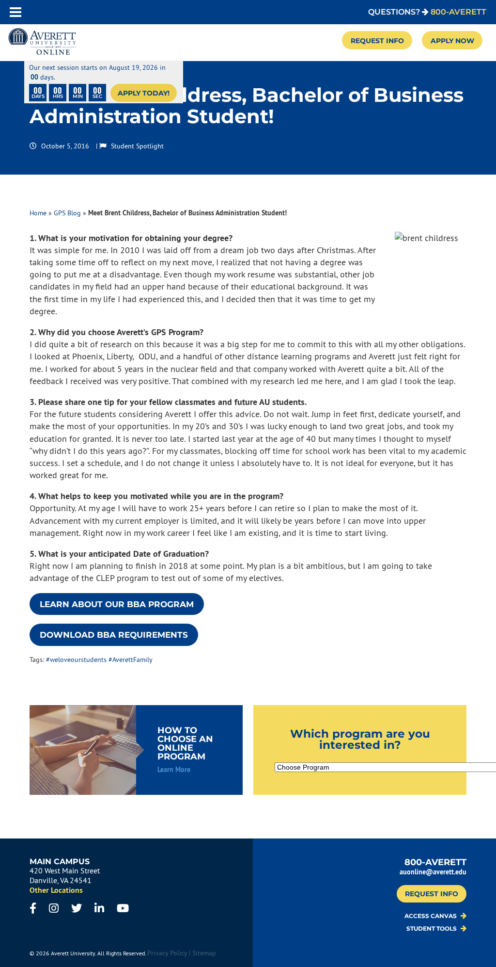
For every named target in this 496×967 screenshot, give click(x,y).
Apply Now (452, 40)
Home (38, 213)
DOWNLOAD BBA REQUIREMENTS (114, 635)
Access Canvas (431, 916)
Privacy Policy (167, 953)
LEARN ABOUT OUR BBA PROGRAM (117, 604)
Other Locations (56, 890)
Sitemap (204, 953)
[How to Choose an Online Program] (136, 750)
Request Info (377, 40)
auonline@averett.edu (433, 871)
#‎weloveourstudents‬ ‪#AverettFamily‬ (99, 659)
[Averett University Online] (42, 42)
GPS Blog (67, 213)
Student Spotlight (137, 146)
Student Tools (432, 928)
